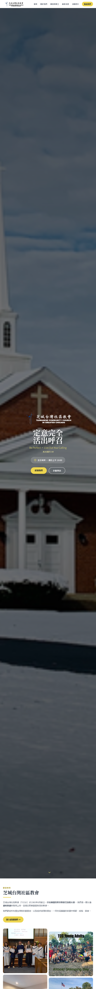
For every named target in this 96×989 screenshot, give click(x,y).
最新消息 (65, 4)
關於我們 (43, 4)
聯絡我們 (87, 4)
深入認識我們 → (13, 919)
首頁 (35, 4)
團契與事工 (54, 4)
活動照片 (75, 4)
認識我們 (39, 470)
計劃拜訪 (57, 470)
